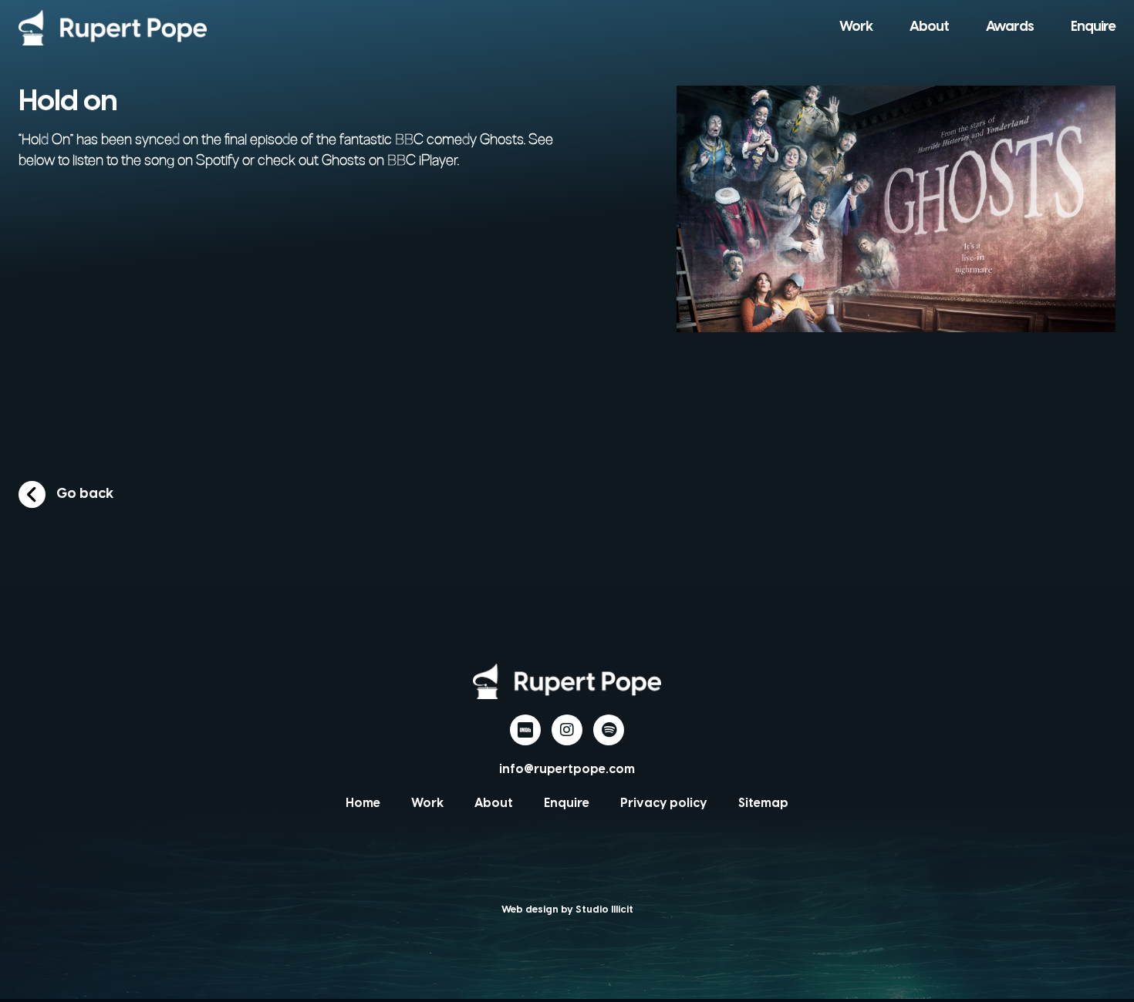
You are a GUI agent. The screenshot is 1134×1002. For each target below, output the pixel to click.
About (929, 27)
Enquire (1093, 27)
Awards (1010, 27)
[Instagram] (567, 730)
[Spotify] (608, 730)
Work (855, 27)
